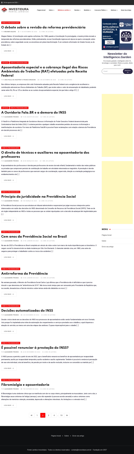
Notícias (113, 10)
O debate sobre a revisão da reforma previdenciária (43, 27)
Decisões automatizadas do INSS (27, 310)
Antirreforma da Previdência (24, 273)
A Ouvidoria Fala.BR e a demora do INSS (33, 112)
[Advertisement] (117, 125)
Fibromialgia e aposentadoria (25, 384)
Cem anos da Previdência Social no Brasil (34, 236)
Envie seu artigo (126, 10)
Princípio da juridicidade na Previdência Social (38, 196)
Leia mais (7, 51)
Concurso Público (100, 10)
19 (61, 415)
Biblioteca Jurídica (63, 10)
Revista (76, 10)
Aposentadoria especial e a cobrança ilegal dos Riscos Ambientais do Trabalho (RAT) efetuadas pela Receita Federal (44, 71)
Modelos (87, 10)
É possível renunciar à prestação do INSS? (35, 347)
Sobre (51, 10)
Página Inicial (41, 10)
